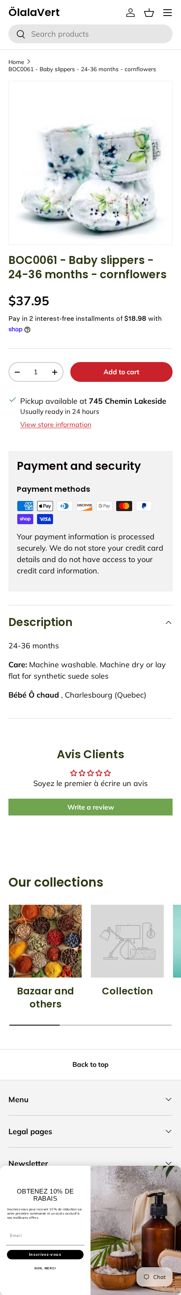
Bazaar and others (45, 997)
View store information (55, 424)
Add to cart (121, 372)
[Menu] (167, 12)
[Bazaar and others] (45, 941)
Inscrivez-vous (45, 1254)
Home (16, 61)
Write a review (90, 807)
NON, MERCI (45, 1268)
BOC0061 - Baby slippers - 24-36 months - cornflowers (82, 68)
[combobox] (90, 33)
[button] (149, 12)
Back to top (90, 1064)
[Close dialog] (175, 1170)
